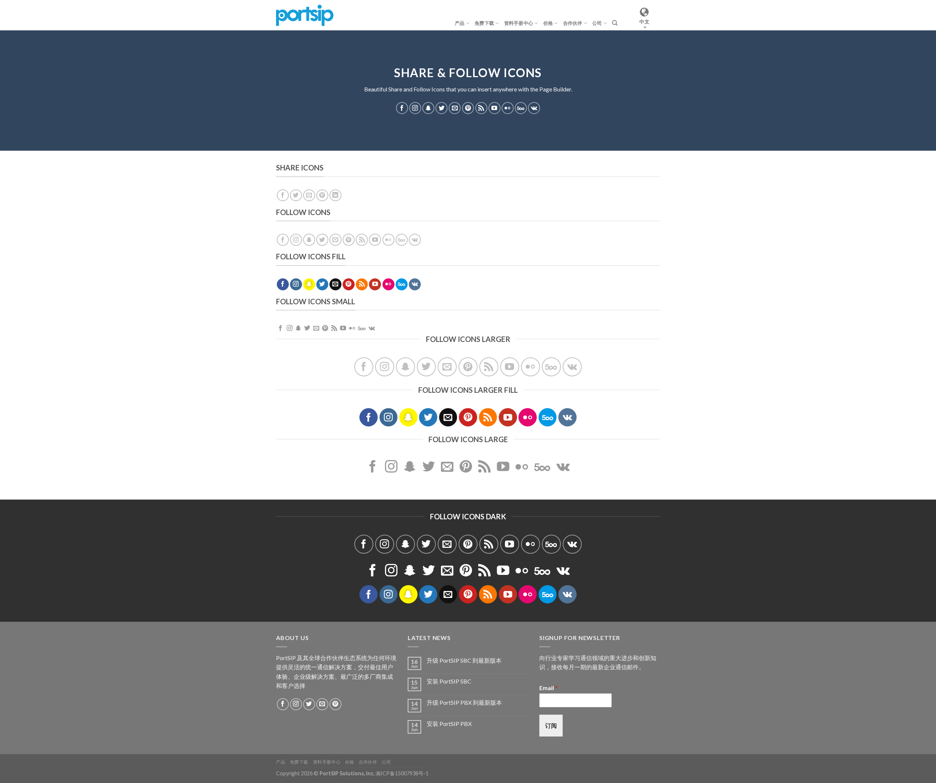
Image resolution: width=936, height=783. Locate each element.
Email (548, 687)
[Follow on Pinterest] (468, 108)
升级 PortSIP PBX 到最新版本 (464, 702)
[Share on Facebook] (283, 195)
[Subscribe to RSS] (481, 108)
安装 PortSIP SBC (449, 681)
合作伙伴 (572, 23)
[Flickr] (508, 108)
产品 (460, 23)
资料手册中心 (518, 23)
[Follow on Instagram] (415, 108)
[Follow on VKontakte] (534, 108)
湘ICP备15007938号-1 (402, 773)
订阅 (551, 725)
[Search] (615, 23)
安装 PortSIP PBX (449, 723)
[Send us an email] (455, 108)
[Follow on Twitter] (441, 108)
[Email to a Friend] (309, 195)
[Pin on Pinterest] (322, 195)
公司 (597, 23)
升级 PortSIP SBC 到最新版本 (464, 660)
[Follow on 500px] (521, 108)
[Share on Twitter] (296, 195)
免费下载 (484, 23)
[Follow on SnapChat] (428, 108)
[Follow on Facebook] (402, 108)
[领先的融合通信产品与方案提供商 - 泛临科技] (304, 15)
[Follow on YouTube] (494, 108)
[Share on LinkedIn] (335, 195)
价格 (548, 23)
